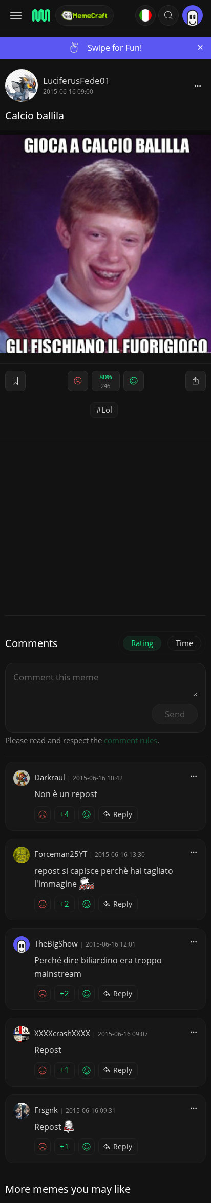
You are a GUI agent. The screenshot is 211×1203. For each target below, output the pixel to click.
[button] (168, 15)
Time (184, 643)
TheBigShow (56, 943)
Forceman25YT (60, 854)
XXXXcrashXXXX (62, 1033)
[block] (197, 85)
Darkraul (49, 777)
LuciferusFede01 (76, 81)
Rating (142, 643)
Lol (106, 409)
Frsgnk (46, 1110)
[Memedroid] (40, 15)
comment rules (130, 740)
